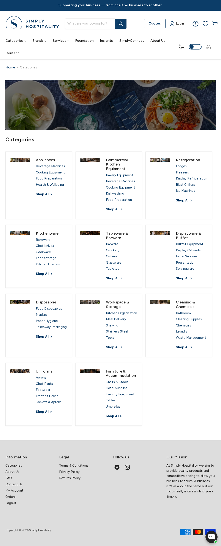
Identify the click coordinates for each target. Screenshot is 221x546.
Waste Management (191, 338)
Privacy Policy (69, 472)
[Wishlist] (205, 23)
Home (10, 67)
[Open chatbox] (211, 537)
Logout (10, 503)
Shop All (43, 194)
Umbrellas (113, 406)
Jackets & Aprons (49, 402)
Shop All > (44, 412)
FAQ (8, 478)
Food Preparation (49, 178)
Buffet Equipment (189, 244)
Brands (38, 41)
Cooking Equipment (50, 172)
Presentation (185, 262)
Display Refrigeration (191, 178)
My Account (14, 490)
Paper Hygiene (47, 321)
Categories (14, 41)
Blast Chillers (185, 185)
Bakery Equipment (119, 175)
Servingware (185, 269)
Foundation (84, 41)
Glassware (113, 262)
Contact (12, 53)
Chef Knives (45, 246)
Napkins (41, 315)
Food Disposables (49, 309)
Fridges (181, 166)
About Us (157, 41)
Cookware (43, 252)
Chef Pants (44, 384)
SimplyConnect (131, 41)
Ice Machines (185, 191)
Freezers (182, 172)
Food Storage (46, 258)
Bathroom (183, 313)
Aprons (41, 377)
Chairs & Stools (117, 382)
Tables (110, 400)
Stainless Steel (117, 331)
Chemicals (183, 325)
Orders (10, 497)
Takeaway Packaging (51, 327)
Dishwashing (115, 193)
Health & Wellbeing (50, 185)
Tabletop (113, 269)
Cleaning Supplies (189, 319)
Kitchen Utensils (48, 264)
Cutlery (111, 256)
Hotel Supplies (186, 256)
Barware (112, 244)
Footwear (43, 390)
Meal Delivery (116, 319)
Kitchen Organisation (121, 313)
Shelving (112, 325)
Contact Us (13, 484)
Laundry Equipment (120, 394)
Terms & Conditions (73, 465)
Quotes (154, 23)
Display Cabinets (188, 250)
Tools (110, 338)
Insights (106, 41)
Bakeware (43, 240)
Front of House (47, 396)
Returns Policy (70, 478)
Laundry (182, 331)
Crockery (112, 250)
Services (60, 41)
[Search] (120, 24)
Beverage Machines (50, 166)
